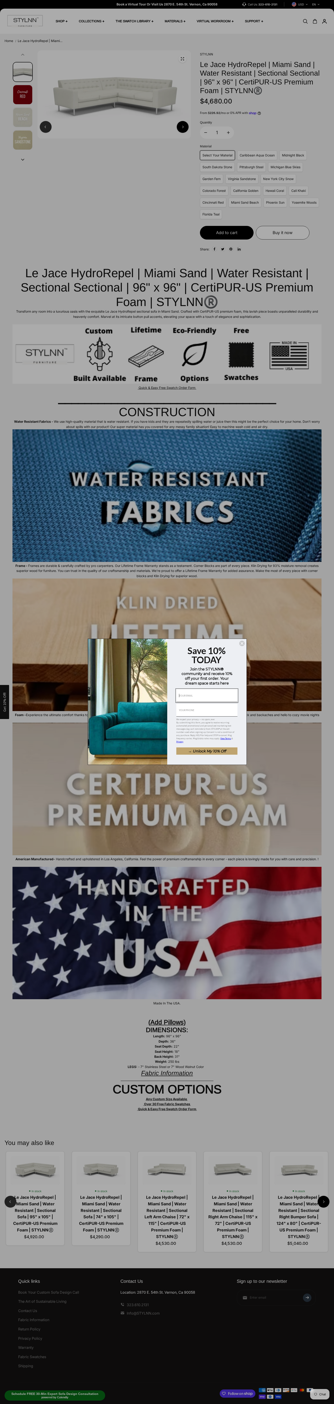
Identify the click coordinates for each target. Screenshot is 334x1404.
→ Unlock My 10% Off (207, 751)
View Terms (225, 738)
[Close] (242, 643)
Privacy (179, 741)
